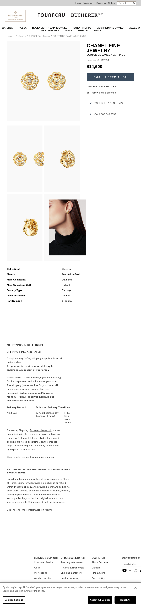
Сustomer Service (43, 562)
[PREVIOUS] (9, 81)
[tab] (38, 345)
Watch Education (43, 578)
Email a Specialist (110, 77)
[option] (24, 159)
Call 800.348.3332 (105, 114)
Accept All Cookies (100, 600)
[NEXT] (77, 81)
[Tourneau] (70, 14)
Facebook (130, 570)
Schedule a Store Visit (109, 103)
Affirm (37, 567)
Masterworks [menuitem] (50, 30)
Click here (12, 457)
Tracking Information (72, 562)
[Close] (135, 588)
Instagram (135, 570)
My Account (101, 3)
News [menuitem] (97, 30)
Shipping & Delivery (71, 572)
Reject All (125, 600)
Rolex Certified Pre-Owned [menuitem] (50, 27)
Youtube (124, 570)
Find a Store (98, 572)
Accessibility (98, 578)
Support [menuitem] (83, 30)
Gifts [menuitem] (68, 30)
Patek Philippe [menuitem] (82, 27)
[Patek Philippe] (15, 20)
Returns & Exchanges (72, 567)
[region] (70, 594)
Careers (96, 567)
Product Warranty (70, 578)
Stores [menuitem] (78, 3)
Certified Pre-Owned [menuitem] (110, 27)
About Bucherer (100, 562)
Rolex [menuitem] (23, 27)
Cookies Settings (14, 600)
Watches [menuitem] (7, 27)
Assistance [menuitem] (87, 3)
